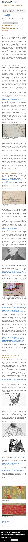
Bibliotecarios (5, 521)
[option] (14, 132)
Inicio (4, 10)
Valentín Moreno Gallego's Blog (10, 23)
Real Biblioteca (5, 522)
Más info (10, 537)
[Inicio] (7, 3)
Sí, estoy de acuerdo (6, 540)
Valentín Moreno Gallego (14, 33)
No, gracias (14, 540)
